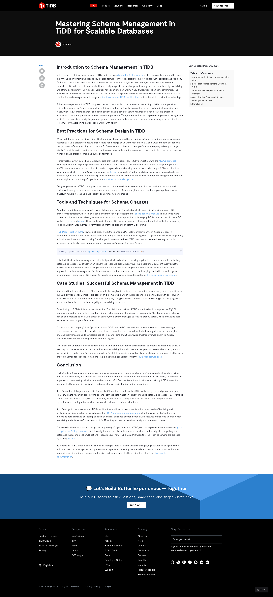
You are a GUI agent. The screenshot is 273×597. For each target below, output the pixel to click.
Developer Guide (113, 560)
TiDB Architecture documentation (122, 413)
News (140, 540)
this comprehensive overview (161, 275)
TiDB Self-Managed (48, 545)
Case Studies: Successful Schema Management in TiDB (208, 99)
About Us (142, 536)
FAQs (107, 565)
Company (147, 5)
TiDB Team (67, 44)
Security (142, 565)
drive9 (75, 550)
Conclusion (197, 104)
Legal (108, 586)
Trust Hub (142, 560)
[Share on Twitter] (42, 78)
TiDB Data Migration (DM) (70, 232)
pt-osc (81, 221)
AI (94, 5)
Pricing (42, 550)
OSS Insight (77, 555)
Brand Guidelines (146, 574)
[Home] (47, 5)
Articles (108, 540)
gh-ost (70, 221)
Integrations (78, 536)
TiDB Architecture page (150, 356)
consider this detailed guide (118, 179)
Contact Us (143, 550)
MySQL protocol (167, 161)
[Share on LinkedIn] (42, 85)
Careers (142, 545)
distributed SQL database (130, 75)
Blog (107, 536)
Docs (159, 5)
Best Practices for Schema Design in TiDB (209, 85)
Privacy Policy (92, 586)
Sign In (203, 5)
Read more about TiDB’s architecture (120, 97)
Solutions (118, 5)
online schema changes (147, 213)
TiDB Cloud (45, 540)
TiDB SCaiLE (111, 550)
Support (109, 569)
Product (105, 5)
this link (71, 438)
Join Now (135, 505)
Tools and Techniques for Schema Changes (208, 92)
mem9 (75, 545)
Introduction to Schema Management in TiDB (210, 79)
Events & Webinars (114, 545)
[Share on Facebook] (42, 71)
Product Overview (48, 536)
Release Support (146, 569)
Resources (132, 5)
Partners (142, 555)
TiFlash (113, 172)
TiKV (74, 540)
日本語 (44, 571)
